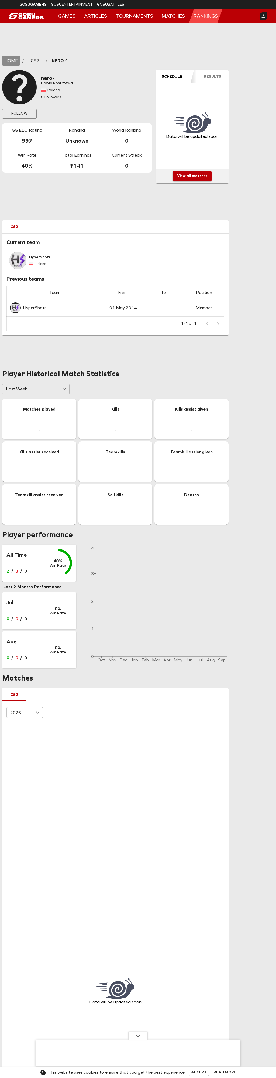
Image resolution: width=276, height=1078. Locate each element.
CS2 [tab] (14, 226)
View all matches (192, 176)
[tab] (172, 76)
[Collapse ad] (138, 1036)
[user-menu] (263, 16)
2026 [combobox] (15, 712)
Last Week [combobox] (16, 389)
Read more (224, 1072)
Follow (19, 113)
